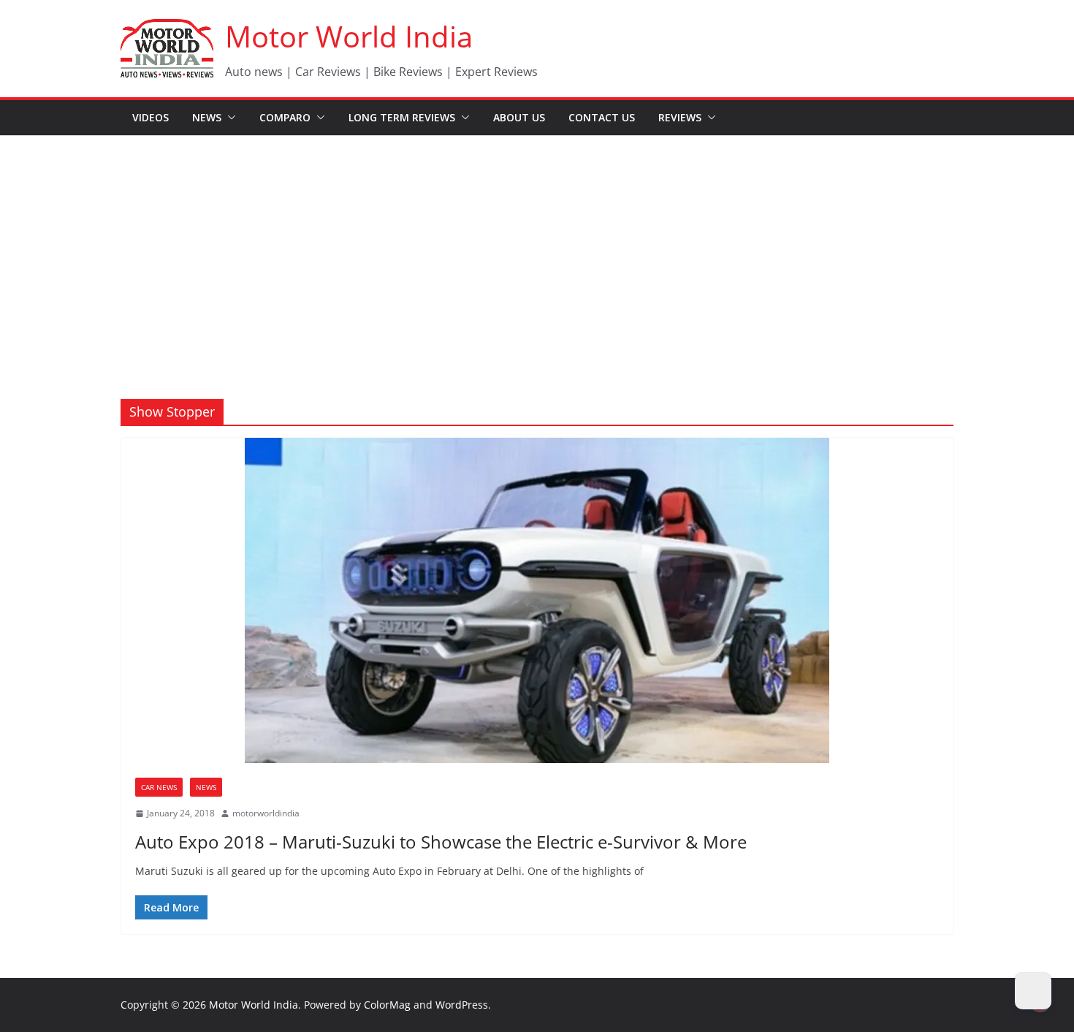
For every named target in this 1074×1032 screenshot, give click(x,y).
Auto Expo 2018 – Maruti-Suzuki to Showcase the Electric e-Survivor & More (441, 842)
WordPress (461, 1005)
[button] (228, 117)
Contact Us (601, 117)
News (206, 117)
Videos (150, 117)
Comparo (285, 117)
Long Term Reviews (402, 117)
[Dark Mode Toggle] (1033, 991)
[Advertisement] (537, 245)
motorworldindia (266, 813)
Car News (159, 787)
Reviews (679, 117)
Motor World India (349, 36)
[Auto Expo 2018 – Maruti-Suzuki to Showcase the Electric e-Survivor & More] (537, 600)
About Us (519, 117)
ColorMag (387, 1005)
